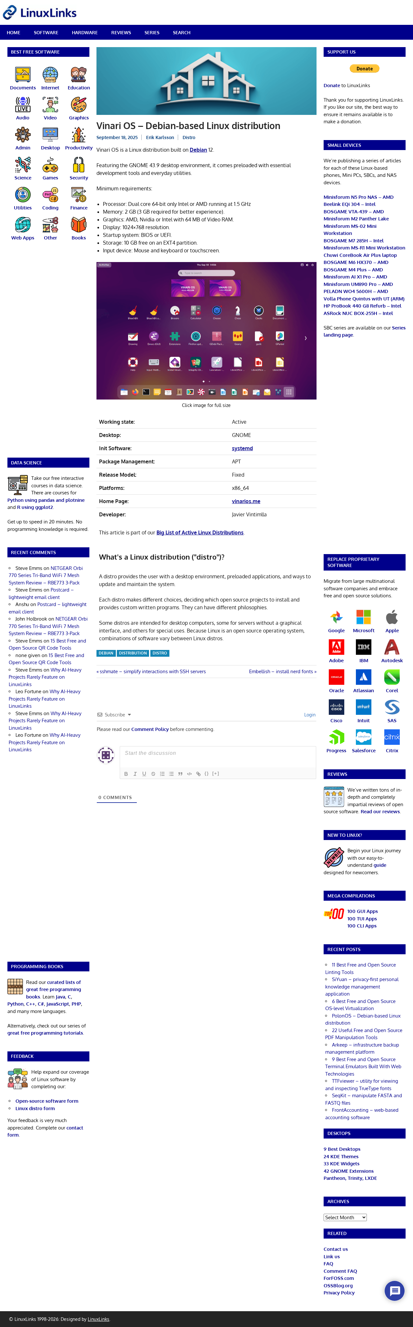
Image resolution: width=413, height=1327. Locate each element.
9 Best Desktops (342, 1149)
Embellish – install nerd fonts (281, 671)
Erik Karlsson (160, 137)
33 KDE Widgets (341, 1163)
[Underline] (144, 774)
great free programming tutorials (45, 1033)
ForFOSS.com (339, 1278)
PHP (76, 1004)
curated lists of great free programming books (53, 989)
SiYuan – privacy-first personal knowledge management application (361, 986)
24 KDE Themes (341, 1156)
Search (181, 32)
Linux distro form (35, 1108)
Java (60, 997)
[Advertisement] (48, 353)
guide (380, 865)
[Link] (198, 774)
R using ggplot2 (35, 507)
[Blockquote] (180, 774)
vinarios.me (246, 501)
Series (152, 32)
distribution (133, 653)
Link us (332, 1256)
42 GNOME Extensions (349, 1171)
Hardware (85, 32)
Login (309, 714)
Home (13, 32)
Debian (198, 150)
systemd (242, 448)
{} (207, 773)
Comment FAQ (340, 1271)
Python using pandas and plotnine (46, 500)
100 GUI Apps (363, 911)
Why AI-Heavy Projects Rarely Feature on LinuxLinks (45, 677)
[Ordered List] (162, 774)
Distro (189, 137)
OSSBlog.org (338, 1285)
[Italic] (135, 774)
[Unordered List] (171, 774)
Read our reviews (380, 811)
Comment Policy (150, 729)
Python (15, 1004)
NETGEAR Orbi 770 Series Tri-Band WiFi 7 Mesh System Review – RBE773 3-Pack (46, 575)
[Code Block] (189, 774)
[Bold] (126, 774)
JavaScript (57, 1004)
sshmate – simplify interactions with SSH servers (152, 671)
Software (46, 32)
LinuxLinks (98, 1319)
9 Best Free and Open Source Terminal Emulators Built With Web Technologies (363, 1066)
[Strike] (153, 774)
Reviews (121, 32)
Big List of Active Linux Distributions (200, 532)
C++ (30, 1004)
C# (41, 1004)
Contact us (336, 1249)
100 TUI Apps (362, 919)
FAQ (328, 1264)
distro (160, 653)
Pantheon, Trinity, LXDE (350, 1178)
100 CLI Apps (362, 926)
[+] (215, 773)
